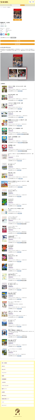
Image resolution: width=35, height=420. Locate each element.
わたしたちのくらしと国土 (12, 163)
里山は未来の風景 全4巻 (13, 94)
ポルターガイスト (11, 227)
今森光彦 (9, 95)
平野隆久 (14, 351)
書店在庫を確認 (17, 44)
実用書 (7, 31)
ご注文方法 (3, 382)
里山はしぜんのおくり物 (12, 255)
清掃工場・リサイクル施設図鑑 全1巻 (15, 128)
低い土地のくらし (11, 320)
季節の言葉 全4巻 (11, 172)
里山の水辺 (10, 265)
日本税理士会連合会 (11, 294)
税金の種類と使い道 (12, 340)
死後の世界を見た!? (12, 274)
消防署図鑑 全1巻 (11, 145)
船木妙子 (9, 228)
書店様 (3, 375)
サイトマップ (4, 405)
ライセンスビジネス (5, 385)
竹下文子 (9, 182)
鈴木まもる (14, 182)
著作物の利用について (5, 398)
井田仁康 (9, 112)
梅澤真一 (9, 129)
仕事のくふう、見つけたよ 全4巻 (14, 311)
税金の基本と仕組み (12, 293)
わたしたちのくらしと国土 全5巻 (14, 111)
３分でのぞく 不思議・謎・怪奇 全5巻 (15, 103)
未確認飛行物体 (11, 236)
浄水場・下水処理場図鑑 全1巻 (14, 136)
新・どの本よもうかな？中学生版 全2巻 (16, 208)
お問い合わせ (4, 395)
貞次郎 (14, 104)
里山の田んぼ (10, 200)
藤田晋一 (9, 219)
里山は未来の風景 (10, 254)
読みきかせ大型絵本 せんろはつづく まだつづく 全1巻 (18, 181)
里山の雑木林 (10, 246)
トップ (1, 7)
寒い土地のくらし (11, 164)
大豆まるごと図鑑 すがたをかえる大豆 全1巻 (17, 86)
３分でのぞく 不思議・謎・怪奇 (12, 216)
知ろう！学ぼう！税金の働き (12, 292)
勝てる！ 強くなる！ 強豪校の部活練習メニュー (15, 301)
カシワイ (9, 104)
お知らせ (3, 366)
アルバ (16, 332)
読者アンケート (4, 388)
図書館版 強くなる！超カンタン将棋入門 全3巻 (17, 119)
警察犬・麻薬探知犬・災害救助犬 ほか (15, 330)
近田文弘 (9, 351)
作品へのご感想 (17, 19)
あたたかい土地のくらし (12, 190)
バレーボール (10, 302)
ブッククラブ (4, 372)
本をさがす (4, 7)
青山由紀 (9, 312)
